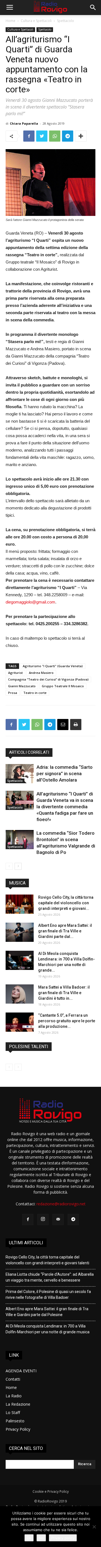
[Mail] (58, 1219)
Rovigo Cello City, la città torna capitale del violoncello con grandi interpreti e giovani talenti (47, 1260)
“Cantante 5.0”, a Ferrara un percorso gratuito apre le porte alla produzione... (66, 1021)
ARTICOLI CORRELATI (29, 752)
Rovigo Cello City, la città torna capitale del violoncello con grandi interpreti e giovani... (65, 903)
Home (10, 20)
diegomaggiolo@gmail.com (30, 602)
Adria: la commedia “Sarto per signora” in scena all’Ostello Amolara (64, 773)
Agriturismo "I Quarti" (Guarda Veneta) (53, 666)
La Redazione (18, 1404)
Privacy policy (63, 1538)
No (41, 1538)
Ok (29, 1538)
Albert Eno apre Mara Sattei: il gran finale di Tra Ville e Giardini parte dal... (65, 931)
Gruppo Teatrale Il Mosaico (63, 686)
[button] (93, 7)
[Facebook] (27, 1219)
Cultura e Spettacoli (36, 20)
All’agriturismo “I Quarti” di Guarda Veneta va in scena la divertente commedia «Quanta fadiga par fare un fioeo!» (64, 806)
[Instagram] (43, 1219)
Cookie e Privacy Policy (51, 1491)
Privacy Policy (18, 1429)
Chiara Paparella (24, 123)
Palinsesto (15, 1420)
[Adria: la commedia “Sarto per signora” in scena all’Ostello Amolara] (20, 773)
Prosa (12, 693)
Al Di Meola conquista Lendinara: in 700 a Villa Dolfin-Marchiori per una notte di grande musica (47, 1329)
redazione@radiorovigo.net (61, 1203)
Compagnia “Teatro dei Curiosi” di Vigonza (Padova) (48, 679)
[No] (94, 1526)
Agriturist (15, 673)
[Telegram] (73, 1219)
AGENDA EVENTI (21, 1370)
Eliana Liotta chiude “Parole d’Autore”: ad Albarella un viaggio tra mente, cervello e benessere (50, 1277)
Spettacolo (65, 20)
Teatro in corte (35, 693)
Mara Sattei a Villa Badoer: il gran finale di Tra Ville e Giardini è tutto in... (64, 993)
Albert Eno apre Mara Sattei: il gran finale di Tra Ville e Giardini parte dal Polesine (47, 1312)
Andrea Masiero (41, 673)
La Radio (14, 1395)
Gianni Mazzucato (22, 686)
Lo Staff (13, 1412)
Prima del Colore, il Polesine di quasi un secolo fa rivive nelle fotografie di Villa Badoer (48, 1294)
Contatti (13, 1379)
